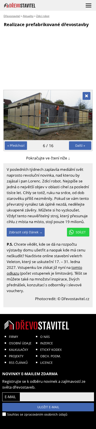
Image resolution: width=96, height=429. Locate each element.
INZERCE (46, 343)
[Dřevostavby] (19, 5)
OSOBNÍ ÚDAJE (20, 343)
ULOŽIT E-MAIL (48, 407)
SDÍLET (81, 232)
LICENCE (46, 362)
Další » (80, 145)
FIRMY (13, 337)
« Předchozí (16, 145)
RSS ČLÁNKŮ (18, 362)
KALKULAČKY (18, 349)
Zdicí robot (42, 16)
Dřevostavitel (12, 16)
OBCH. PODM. (50, 356)
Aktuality (28, 16)
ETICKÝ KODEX (51, 349)
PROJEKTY (16, 356)
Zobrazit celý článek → (25, 232)
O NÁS (45, 337)
